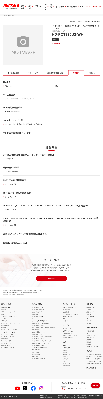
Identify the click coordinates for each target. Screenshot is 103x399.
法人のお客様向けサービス (70, 335)
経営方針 (89, 340)
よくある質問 (66, 348)
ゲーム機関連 (9, 94)
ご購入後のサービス (68, 333)
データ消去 (35, 356)
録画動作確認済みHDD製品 (15, 243)
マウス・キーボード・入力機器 (9, 330)
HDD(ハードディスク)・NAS (8, 312)
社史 (88, 318)
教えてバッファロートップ (70, 307)
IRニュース (90, 333)
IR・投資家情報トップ (92, 331)
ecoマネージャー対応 (13, 120)
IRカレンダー (90, 337)
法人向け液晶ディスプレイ (39, 332)
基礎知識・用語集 (67, 316)
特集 (64, 318)
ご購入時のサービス (68, 331)
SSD (2, 314)
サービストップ (67, 329)
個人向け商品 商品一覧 (7, 347)
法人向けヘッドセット (38, 338)
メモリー (3, 318)
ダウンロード (66, 350)
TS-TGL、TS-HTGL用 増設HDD (17, 192)
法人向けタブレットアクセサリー (41, 343)
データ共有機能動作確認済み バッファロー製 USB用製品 (28, 154)
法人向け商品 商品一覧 (38, 359)
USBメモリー (5, 321)
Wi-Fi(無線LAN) (5, 307)
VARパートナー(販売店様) (94, 359)
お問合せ (65, 357)
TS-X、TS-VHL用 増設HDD (14, 180)
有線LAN (3, 310)
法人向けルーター (37, 314)
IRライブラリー (91, 335)
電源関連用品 (4, 338)
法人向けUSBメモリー (38, 325)
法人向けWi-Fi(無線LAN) (38, 310)
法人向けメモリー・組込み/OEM (40, 323)
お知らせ (65, 361)
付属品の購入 (66, 365)
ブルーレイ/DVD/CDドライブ (9, 316)
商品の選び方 (66, 310)
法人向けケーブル (37, 334)
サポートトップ (67, 345)
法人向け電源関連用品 (38, 345)
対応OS (6, 81)
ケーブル (3, 327)
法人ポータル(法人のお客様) (94, 357)
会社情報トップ (91, 307)
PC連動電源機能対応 (12, 107)
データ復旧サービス (68, 337)
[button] (51, 278)
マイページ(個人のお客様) (94, 354)
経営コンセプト (91, 312)
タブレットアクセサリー (7, 336)
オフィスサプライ (37, 352)
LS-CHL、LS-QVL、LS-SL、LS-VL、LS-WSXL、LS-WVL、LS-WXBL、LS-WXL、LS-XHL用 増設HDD (46, 205)
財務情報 (89, 342)
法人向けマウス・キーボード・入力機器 (42, 336)
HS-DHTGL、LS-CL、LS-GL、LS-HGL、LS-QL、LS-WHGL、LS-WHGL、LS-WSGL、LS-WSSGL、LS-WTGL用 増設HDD (50, 219)
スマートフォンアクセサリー (9, 334)
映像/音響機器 (5, 325)
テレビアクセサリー (6, 343)
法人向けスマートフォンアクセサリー (42, 341)
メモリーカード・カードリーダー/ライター (12, 323)
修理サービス (66, 354)
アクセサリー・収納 (6, 341)
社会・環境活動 (90, 316)
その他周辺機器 (5, 345)
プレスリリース (91, 321)
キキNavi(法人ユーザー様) (94, 361)
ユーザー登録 (66, 363)
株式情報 (89, 344)
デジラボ (65, 321)
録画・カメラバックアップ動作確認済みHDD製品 (25, 233)
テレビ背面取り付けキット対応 (17, 132)
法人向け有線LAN (37, 312)
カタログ (65, 359)
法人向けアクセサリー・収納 (39, 347)
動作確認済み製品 (11, 167)
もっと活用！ (66, 312)
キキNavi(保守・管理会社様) (94, 363)
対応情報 (65, 352)
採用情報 (89, 323)
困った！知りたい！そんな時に (70, 314)
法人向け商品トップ (37, 307)
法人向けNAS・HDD (37, 316)
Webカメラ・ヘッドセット (8, 332)
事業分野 (89, 314)
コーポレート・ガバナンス (93, 346)
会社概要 (89, 310)
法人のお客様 (91, 367)
